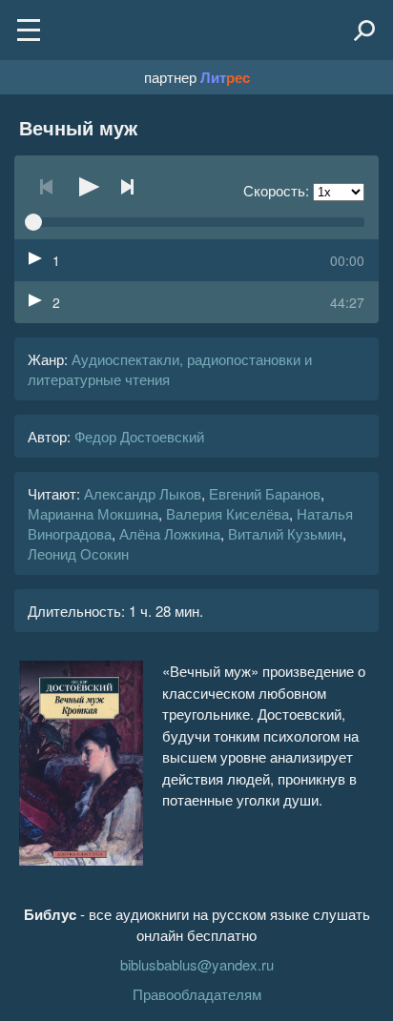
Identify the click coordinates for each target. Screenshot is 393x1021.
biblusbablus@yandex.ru (197, 964)
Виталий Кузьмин (285, 533)
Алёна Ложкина (169, 533)
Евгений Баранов (265, 493)
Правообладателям (197, 994)
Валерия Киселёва (227, 513)
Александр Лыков (142, 493)
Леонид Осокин (78, 553)
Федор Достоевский (139, 436)
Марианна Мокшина (93, 513)
